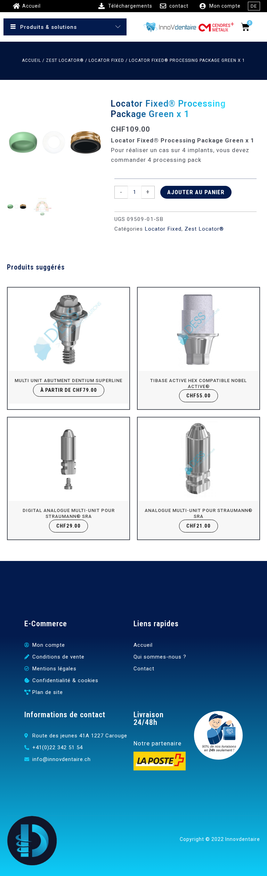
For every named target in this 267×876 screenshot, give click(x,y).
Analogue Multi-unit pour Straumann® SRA (198, 513)
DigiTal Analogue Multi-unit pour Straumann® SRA (69, 513)
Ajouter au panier (196, 192)
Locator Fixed (106, 60)
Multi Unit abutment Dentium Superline (68, 380)
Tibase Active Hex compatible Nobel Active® (198, 383)
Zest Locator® (65, 60)
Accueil (31, 60)
